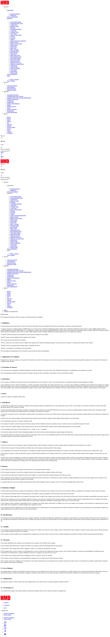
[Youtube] (5, 629)
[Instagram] (5, 623)
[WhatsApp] (5, 626)
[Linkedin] (5, 635)
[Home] (5, 4)
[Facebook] (5, 632)
